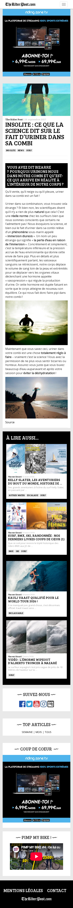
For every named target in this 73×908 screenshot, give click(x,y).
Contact (56, 890)
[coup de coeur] (36, 789)
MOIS (38, 732)
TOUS (48, 732)
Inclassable (16, 613)
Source (10, 422)
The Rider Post (14, 119)
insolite (10, 150)
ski (17, 551)
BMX (11, 551)
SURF (29, 150)
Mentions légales (23, 890)
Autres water (17, 495)
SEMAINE (27, 732)
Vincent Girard (14, 476)
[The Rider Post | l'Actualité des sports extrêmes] (20, 4)
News (21, 150)
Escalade (32, 495)
